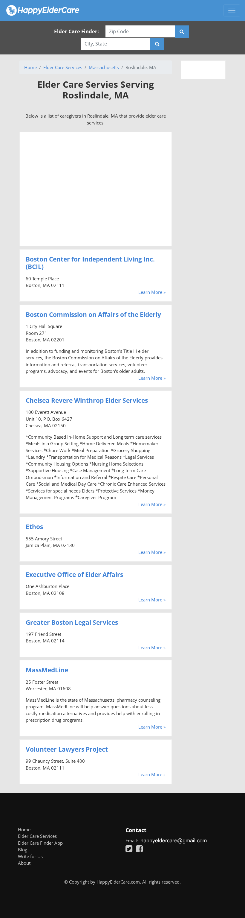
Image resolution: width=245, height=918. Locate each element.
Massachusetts (104, 67)
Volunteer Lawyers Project (67, 749)
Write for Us (30, 856)
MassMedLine (47, 670)
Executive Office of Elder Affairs (74, 574)
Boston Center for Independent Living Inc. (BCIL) (90, 263)
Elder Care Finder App (40, 843)
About (24, 863)
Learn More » (152, 292)
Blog (22, 849)
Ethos (34, 526)
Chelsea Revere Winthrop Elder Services (87, 400)
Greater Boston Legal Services (72, 622)
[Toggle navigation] (231, 10)
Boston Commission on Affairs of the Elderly (93, 314)
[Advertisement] (95, 189)
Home (30, 67)
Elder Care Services (62, 67)
